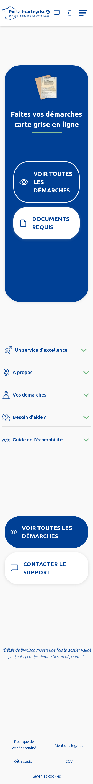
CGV (69, 761)
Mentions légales (69, 745)
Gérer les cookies (46, 776)
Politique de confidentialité (24, 745)
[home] (26, 13)
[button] (83, 13)
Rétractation (24, 761)
